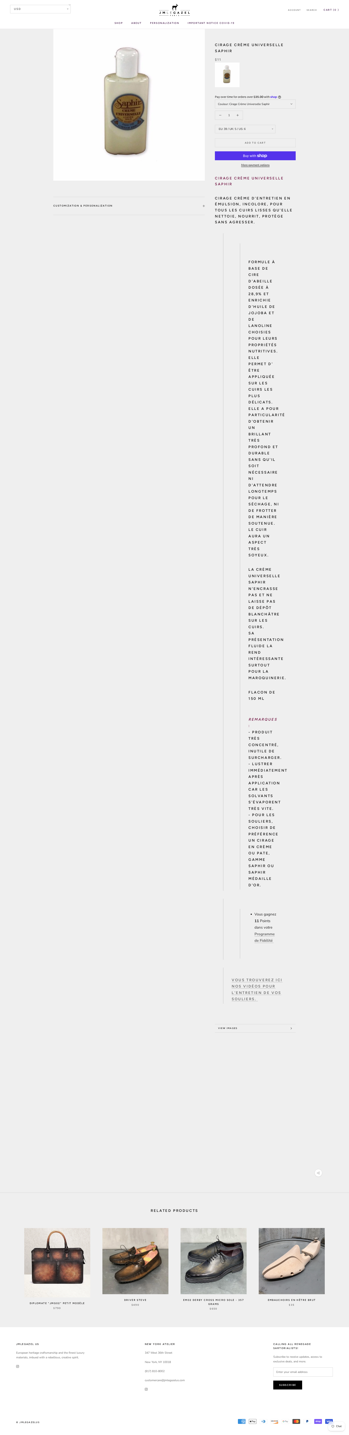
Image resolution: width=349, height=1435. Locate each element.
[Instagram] (17, 1366)
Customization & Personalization (82, 205)
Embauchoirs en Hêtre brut (292, 1300)
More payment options (255, 165)
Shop (119, 23)
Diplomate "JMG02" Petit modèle (57, 1303)
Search (312, 10)
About (136, 23)
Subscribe (287, 1385)
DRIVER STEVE (135, 1300)
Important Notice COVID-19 (211, 23)
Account (294, 10)
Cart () (331, 9)
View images (228, 1028)
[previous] (12, 1265)
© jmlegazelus (28, 1422)
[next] (336, 1265)
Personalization (164, 23)
